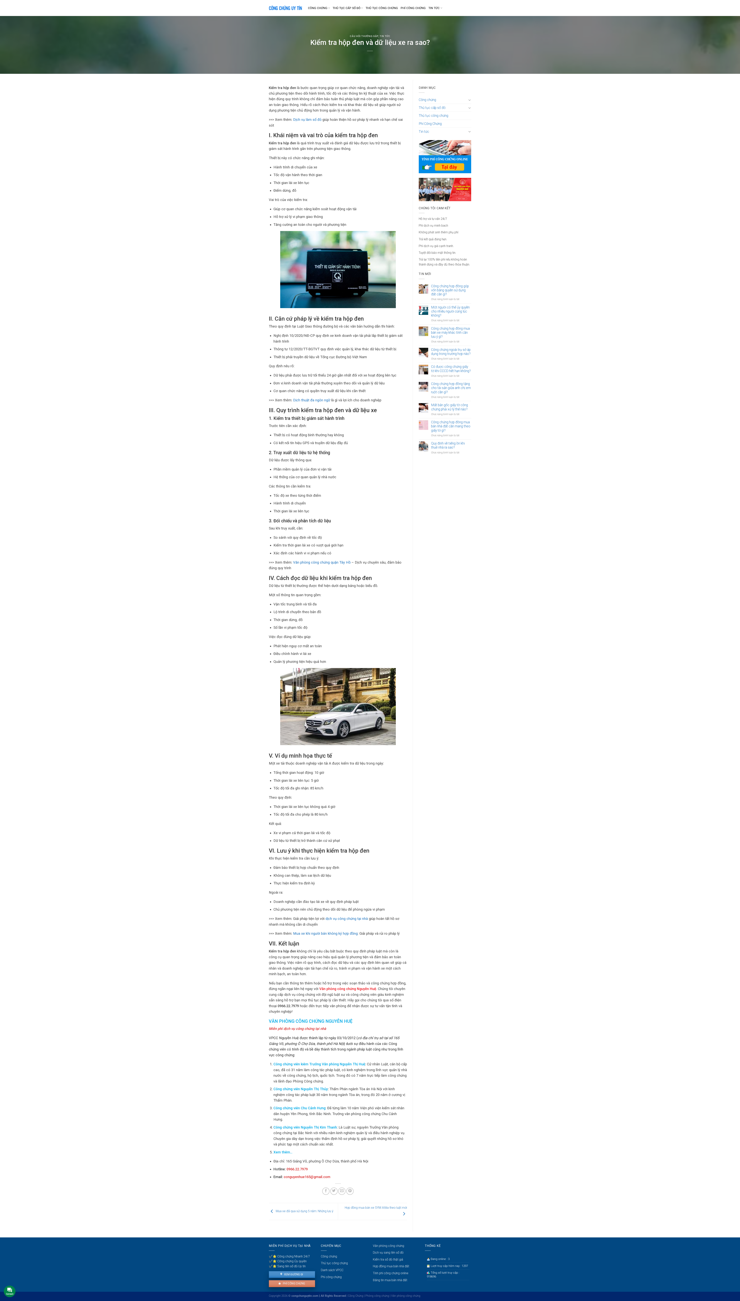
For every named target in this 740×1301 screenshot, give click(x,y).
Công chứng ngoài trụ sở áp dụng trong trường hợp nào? (451, 352)
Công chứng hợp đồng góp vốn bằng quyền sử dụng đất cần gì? (450, 290)
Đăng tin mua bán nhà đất (390, 1280)
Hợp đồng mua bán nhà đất (391, 1266)
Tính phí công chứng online (390, 1273)
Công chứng (317, 8)
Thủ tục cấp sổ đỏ (346, 8)
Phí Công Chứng (413, 8)
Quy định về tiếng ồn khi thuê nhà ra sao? (448, 445)
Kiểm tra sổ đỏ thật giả (388, 1259)
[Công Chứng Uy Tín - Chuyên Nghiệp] (285, 8)
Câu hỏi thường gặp (364, 36)
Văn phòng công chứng (388, 1246)
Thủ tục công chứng (382, 8)
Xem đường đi (293, 1274)
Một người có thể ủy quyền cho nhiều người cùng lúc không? (450, 311)
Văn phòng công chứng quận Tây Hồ (322, 562)
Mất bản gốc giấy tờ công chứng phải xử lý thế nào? (449, 407)
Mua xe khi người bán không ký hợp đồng (325, 933)
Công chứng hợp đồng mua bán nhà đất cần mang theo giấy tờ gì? (450, 426)
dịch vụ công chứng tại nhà (346, 919)
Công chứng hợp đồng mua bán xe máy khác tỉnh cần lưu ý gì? (450, 333)
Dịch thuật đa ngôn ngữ (311, 400)
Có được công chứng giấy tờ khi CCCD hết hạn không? (451, 369)
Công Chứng (355, 1296)
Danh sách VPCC (332, 1270)
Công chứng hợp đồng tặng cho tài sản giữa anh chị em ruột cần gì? (451, 388)
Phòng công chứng (377, 1296)
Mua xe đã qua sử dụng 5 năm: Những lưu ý (304, 1211)
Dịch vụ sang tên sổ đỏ (388, 1252)
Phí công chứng (293, 1283)
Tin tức (434, 8)
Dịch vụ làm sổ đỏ (307, 120)
